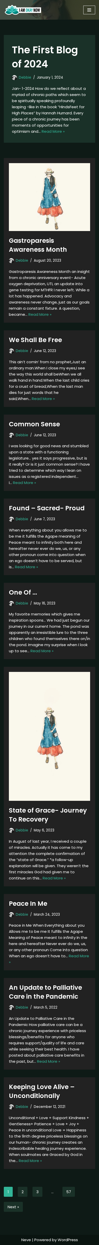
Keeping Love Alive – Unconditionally (42, 1091)
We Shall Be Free (35, 339)
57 (68, 1191)
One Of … (23, 592)
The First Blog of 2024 (45, 57)
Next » (13, 1207)
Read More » (53, 131)
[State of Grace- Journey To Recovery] (49, 736)
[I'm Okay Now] (23, 10)
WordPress (68, 1239)
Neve (26, 1239)
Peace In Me (28, 903)
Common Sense (34, 424)
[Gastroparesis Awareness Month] (49, 197)
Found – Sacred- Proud (47, 508)
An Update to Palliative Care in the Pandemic (45, 992)
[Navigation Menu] (89, 10)
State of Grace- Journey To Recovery (48, 815)
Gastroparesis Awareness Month (38, 245)
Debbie (25, 77)
